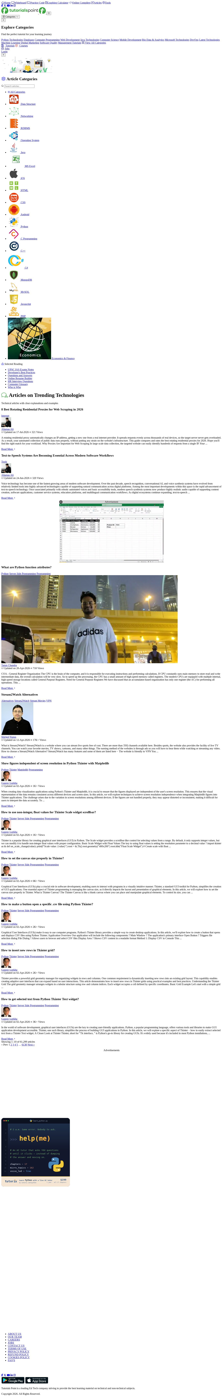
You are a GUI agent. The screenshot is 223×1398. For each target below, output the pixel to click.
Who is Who (14, 387)
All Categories (17, 92)
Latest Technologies (209, 39)
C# (26, 267)
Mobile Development (130, 39)
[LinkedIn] (11, 5)
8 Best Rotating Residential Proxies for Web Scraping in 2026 (42, 409)
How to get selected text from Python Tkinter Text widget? (40, 999)
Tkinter (13, 769)
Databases (29, 39)
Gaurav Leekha (9, 783)
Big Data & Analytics (153, 39)
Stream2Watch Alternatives (19, 694)
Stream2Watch (21, 700)
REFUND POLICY (18, 1354)
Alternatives (7, 700)
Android (24, 214)
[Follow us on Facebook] (2, 1375)
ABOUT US (14, 1333)
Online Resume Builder (20, 378)
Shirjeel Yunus (8, 737)
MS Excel (29, 166)
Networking (26, 116)
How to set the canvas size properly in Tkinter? (32, 858)
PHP (23, 316)
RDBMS (25, 128)
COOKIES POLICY (19, 1357)
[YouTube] (8, 5)
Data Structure (28, 104)
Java (22, 152)
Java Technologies (89, 39)
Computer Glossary (18, 384)
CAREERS (14, 1339)
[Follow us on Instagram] (14, 1375)
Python (24, 226)
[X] (5, 5)
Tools (4, 461)
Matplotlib (22, 769)
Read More (7, 449)
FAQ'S (11, 1360)
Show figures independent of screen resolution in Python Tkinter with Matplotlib (55, 763)
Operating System (29, 140)
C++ (22, 250)
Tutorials (10, 45)
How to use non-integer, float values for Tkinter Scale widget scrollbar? (48, 812)
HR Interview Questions (20, 381)
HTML (24, 190)
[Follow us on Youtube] (8, 1375)
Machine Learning (10, 42)
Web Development (70, 39)
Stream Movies (38, 700)
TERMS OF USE (17, 1348)
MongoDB (26, 279)
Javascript (25, 304)
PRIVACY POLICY (18, 1351)
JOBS (11, 1342)
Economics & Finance (63, 358)
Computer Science (109, 39)
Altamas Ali (7, 429)
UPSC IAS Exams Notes (21, 369)
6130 (24, 1044)
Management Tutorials (69, 42)
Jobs (7, 48)
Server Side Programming (22, 573)
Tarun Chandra (9, 665)
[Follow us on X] (5, 1375)
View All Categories (95, 42)
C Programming (28, 238)
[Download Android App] (12, 1382)
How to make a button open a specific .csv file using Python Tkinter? (47, 904)
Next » (31, 1044)
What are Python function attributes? (26, 567)
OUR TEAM (15, 1336)
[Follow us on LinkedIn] (11, 1375)
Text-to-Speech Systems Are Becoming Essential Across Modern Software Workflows (57, 455)
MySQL (24, 292)
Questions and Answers (20, 375)
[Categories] (49, 13)
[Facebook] (2, 5)
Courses (23, 45)
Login (4, 51)
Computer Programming (47, 39)
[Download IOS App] (36, 1382)
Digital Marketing (30, 42)
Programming (44, 573)
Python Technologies (12, 39)
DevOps (194, 39)
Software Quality (48, 42)
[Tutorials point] (24, 13)
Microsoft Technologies (177, 39)
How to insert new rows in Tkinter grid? (28, 950)
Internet (5, 415)
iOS (22, 178)
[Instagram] (14, 5)
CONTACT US (16, 1345)
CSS (22, 202)
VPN (49, 700)
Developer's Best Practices (21, 372)
